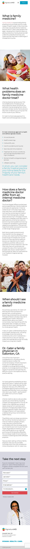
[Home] (9, 529)
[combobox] (15, 489)
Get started (14, 493)
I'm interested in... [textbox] (8, 489)
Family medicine (7, 22)
